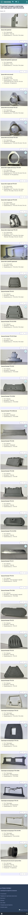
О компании (3, 893)
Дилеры (2, 900)
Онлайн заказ (3, 907)
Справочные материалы (6, 905)
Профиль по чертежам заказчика (8, 896)
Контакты (2, 898)
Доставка (2, 902)
